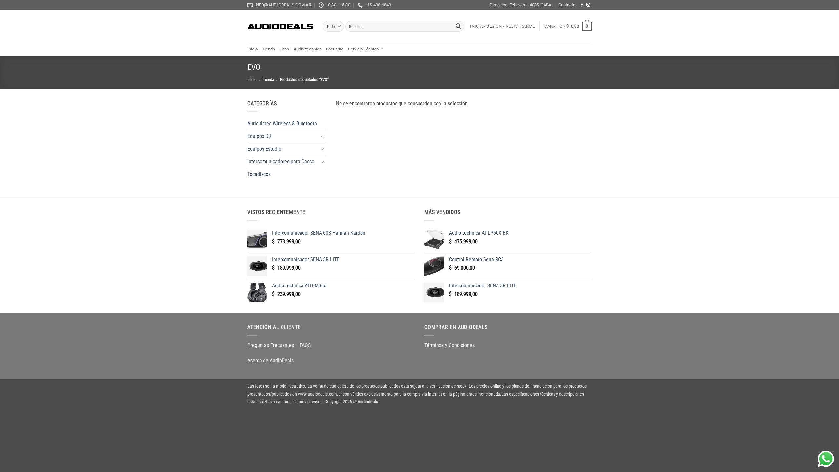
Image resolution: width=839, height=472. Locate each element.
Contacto (566, 4)
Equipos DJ (259, 136)
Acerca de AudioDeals (270, 360)
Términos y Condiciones (449, 345)
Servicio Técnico (363, 49)
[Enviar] (458, 26)
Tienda (268, 49)
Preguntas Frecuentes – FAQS (279, 345)
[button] (502, 26)
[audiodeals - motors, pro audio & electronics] (280, 27)
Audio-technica (308, 49)
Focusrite (334, 49)
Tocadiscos (259, 174)
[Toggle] (322, 136)
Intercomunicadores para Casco (280, 161)
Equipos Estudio (264, 149)
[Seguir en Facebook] (582, 5)
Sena (284, 49)
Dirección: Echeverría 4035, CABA (520, 4)
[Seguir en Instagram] (588, 5)
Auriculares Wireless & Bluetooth (282, 123)
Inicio (252, 49)
